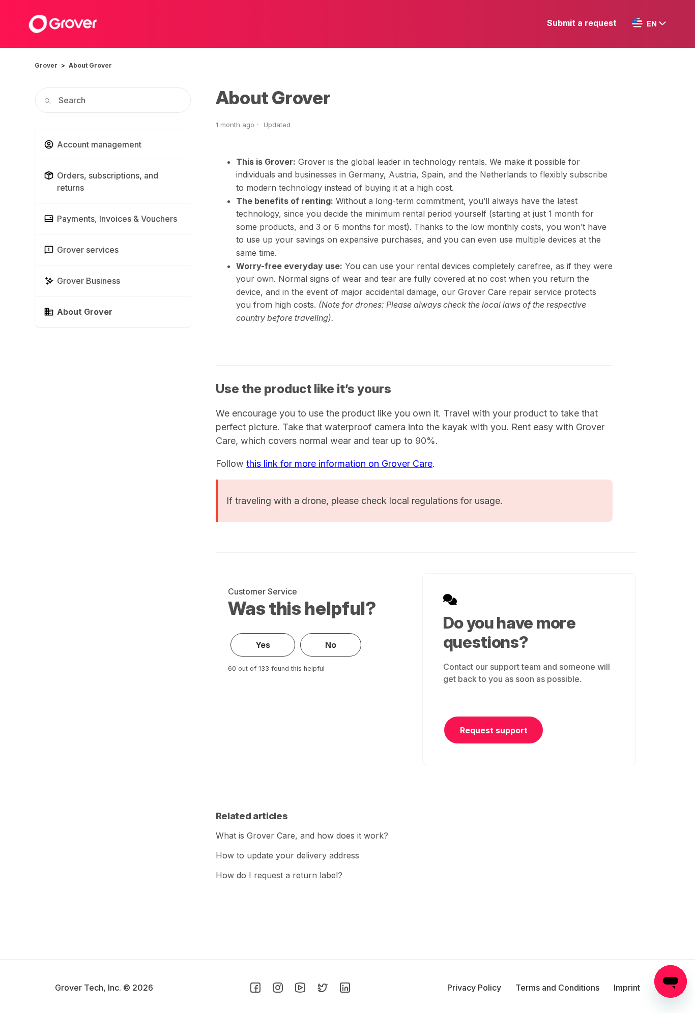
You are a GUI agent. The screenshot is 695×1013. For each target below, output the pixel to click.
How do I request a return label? (279, 875)
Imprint (627, 987)
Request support (494, 730)
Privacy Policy (475, 987)
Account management (99, 144)
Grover (46, 65)
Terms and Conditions (558, 987)
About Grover (90, 65)
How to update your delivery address (287, 855)
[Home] (62, 24)
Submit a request (582, 23)
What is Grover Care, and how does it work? (302, 835)
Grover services (88, 250)
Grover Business (88, 281)
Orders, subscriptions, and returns (107, 181)
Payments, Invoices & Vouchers (117, 219)
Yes (262, 645)
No (330, 645)
